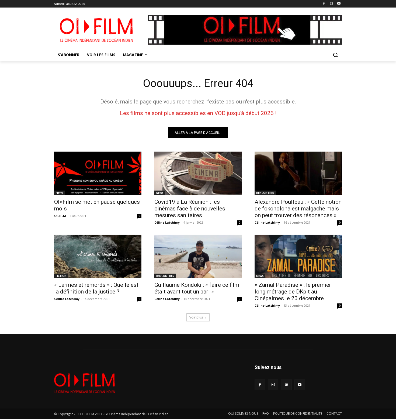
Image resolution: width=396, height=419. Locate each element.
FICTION (61, 276)
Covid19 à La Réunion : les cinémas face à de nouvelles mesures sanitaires (189, 209)
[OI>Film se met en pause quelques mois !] (97, 173)
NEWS (59, 193)
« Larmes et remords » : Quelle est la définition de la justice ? (96, 288)
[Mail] (286, 384)
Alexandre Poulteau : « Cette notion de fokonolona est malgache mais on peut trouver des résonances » (298, 209)
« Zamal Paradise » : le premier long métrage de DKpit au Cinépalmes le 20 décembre (293, 292)
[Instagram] (331, 4)
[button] (335, 54)
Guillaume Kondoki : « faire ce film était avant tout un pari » (196, 288)
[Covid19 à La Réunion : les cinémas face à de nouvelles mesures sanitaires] (198, 173)
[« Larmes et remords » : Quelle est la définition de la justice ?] (97, 256)
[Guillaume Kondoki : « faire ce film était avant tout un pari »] (198, 256)
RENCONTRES (265, 193)
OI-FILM (60, 216)
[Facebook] (324, 4)
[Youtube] (339, 4)
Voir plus (196, 317)
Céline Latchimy (167, 222)
